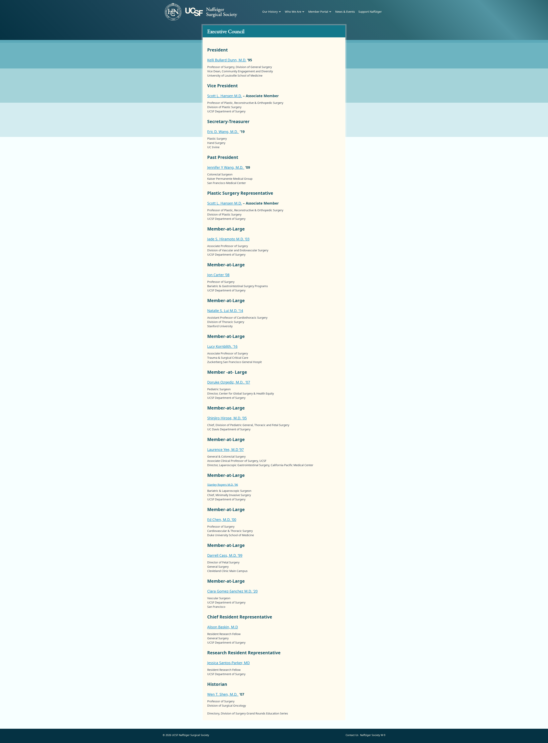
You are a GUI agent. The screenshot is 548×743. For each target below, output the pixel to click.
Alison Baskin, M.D (222, 626)
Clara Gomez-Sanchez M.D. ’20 (232, 591)
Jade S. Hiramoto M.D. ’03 (228, 238)
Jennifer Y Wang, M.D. (225, 167)
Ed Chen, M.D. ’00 (221, 519)
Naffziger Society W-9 (372, 735)
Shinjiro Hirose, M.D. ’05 (227, 418)
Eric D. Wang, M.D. (223, 131)
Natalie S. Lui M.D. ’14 (225, 310)
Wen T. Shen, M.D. (222, 694)
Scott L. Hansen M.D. (224, 95)
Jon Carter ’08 (218, 274)
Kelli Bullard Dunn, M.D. (226, 59)
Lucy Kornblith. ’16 (222, 346)
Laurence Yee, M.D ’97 (225, 449)
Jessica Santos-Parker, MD (228, 662)
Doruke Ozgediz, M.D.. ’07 (228, 382)
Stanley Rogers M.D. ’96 (222, 485)
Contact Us (352, 735)
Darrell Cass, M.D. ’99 (224, 555)
